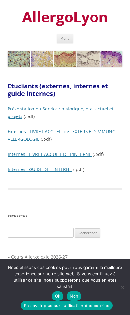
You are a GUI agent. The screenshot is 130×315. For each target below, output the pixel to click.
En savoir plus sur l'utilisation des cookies (66, 305)
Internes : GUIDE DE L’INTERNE (40, 169)
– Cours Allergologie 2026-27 (38, 257)
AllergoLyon (65, 17)
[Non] (122, 287)
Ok (58, 296)
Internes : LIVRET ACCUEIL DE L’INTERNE (50, 154)
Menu (65, 38)
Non (74, 296)
